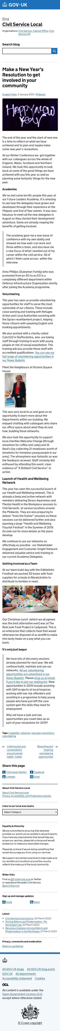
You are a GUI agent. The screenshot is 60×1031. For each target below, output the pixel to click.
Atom (37, 902)
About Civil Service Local (15, 792)
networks (25, 733)
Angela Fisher (9, 94)
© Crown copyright (30, 1023)
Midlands (40, 94)
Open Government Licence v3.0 (22, 994)
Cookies (40, 978)
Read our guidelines (12, 946)
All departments (26, 974)
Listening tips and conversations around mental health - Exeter (16, 751)
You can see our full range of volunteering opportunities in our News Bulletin (28, 356)
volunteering (9, 736)
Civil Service (25, 30)
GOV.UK (7, 974)
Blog (5, 19)
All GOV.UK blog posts (41, 969)
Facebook (39, 772)
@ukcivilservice (10, 885)
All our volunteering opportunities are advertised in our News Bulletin (28, 674)
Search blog (11, 44)
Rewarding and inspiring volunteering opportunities (45, 751)
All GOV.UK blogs (13, 969)
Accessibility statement (17, 978)
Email (37, 776)
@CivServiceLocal (20, 879)
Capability (14, 733)
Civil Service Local (22, 24)
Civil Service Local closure (19, 918)
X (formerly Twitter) (16, 772)
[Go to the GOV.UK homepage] (14, 5)
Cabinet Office (40, 30)
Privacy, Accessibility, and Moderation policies (26, 795)
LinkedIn (10, 776)
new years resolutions (42, 733)
